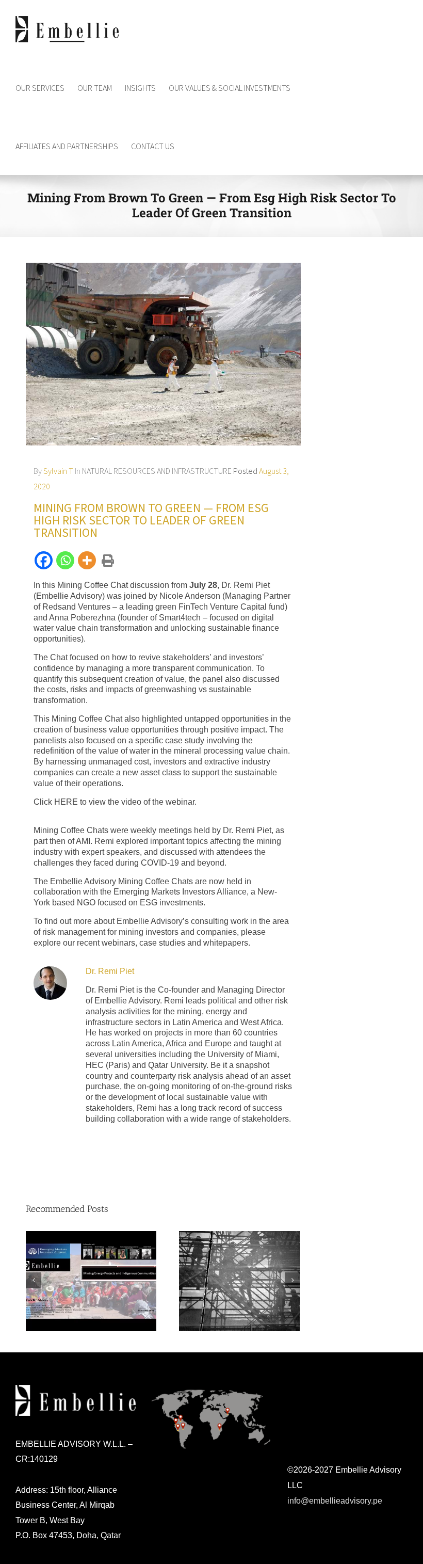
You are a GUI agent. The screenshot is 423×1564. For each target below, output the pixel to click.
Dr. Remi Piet (110, 971)
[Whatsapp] (66, 560)
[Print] (106, 561)
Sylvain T (58, 471)
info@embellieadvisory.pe (334, 1500)
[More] (87, 560)
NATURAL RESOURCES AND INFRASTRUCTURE (157, 471)
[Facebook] (44, 560)
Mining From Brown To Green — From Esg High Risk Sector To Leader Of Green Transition (151, 520)
